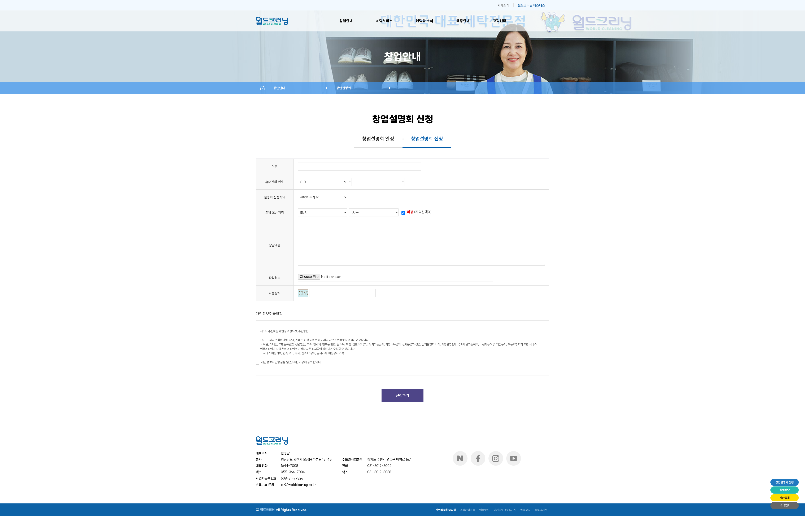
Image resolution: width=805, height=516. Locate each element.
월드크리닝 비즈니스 (531, 5)
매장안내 (463, 20)
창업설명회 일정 (378, 139)
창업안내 (346, 20)
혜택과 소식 (424, 20)
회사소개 (503, 5)
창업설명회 (343, 88)
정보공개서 (541, 510)
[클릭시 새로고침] (303, 293)
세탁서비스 (384, 20)
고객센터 (499, 20)
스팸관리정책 (467, 510)
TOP (786, 505)
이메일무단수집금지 (504, 510)
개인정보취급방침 (446, 510)
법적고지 (525, 510)
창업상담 (785, 490)
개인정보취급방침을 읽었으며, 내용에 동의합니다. (291, 362)
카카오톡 (785, 498)
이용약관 (484, 510)
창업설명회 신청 (784, 482)
